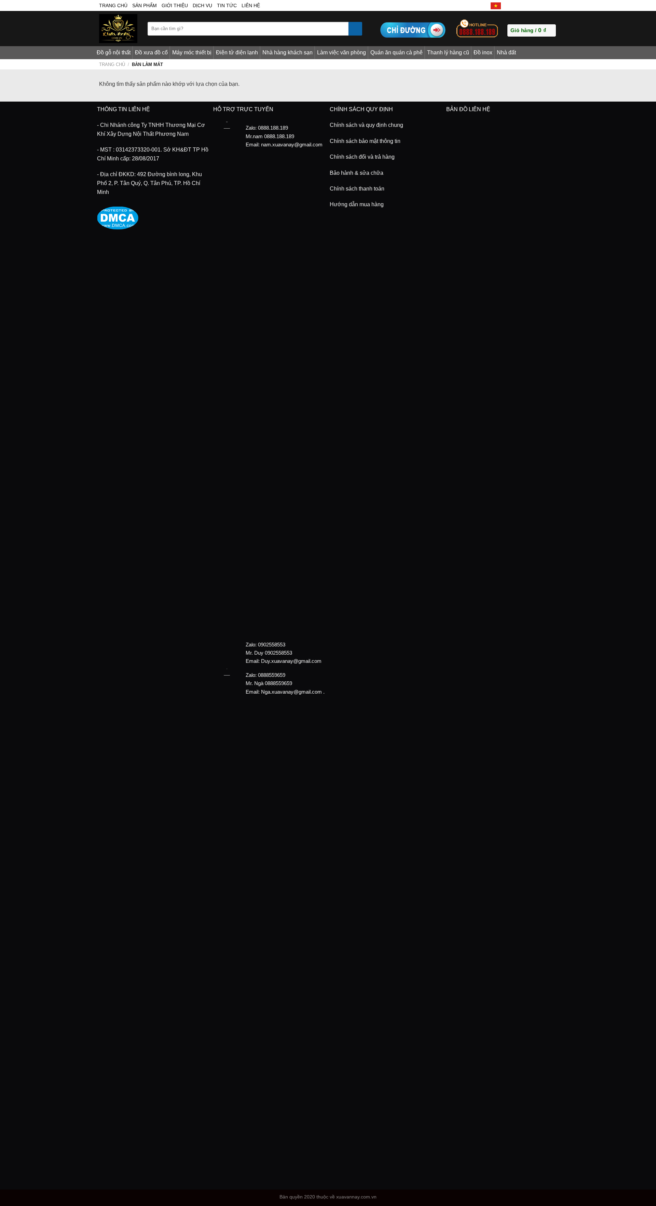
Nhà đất (506, 52)
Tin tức (227, 5)
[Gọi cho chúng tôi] (537, 5)
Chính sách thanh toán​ (357, 189)
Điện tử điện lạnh (237, 52)
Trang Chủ (113, 5)
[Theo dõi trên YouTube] (553, 5)
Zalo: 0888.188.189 (267, 128)
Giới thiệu (175, 5)
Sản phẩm (144, 5)
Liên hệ (251, 5)
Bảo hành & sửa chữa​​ (356, 173)
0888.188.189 (279, 136)
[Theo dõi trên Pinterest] (545, 5)
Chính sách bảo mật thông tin (365, 141)
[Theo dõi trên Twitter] (522, 5)
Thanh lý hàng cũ (448, 52)
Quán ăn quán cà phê (396, 52)
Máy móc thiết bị (191, 52)
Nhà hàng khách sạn (287, 52)
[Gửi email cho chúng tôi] (530, 5)
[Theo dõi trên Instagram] (514, 5)
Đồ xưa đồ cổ (151, 52)
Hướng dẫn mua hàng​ (357, 204)
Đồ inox (483, 52)
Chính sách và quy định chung (366, 125)
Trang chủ (112, 64)
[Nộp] (355, 29)
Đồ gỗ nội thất (114, 52)
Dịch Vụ (202, 5)
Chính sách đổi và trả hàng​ (362, 157)
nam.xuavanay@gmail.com (292, 144)
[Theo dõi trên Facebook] (507, 5)
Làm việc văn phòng (341, 52)
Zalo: (251, 644)
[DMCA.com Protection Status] (117, 217)
